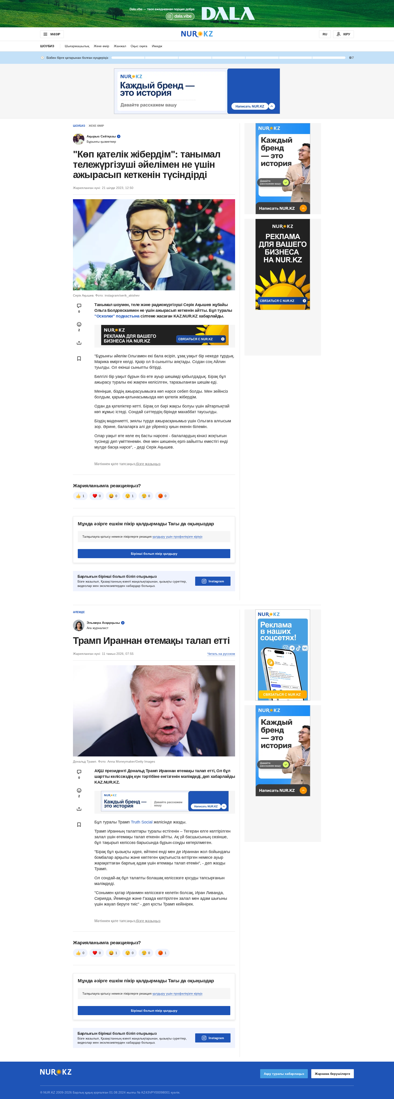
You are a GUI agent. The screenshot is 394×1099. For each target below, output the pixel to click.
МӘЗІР (55, 34)
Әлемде (79, 612)
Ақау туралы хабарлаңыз (284, 1074)
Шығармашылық (77, 46)
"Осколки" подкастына (117, 316)
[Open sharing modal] (79, 343)
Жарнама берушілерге (332, 1074)
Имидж (157, 46)
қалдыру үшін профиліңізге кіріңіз (177, 536)
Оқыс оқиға (139, 46)
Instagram (216, 581)
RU (325, 34)
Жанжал (120, 46)
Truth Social (142, 822)
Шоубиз (47, 46)
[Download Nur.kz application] (197, 13)
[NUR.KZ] (197, 34)
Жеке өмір (101, 46)
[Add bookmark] (79, 358)
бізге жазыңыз (148, 464)
